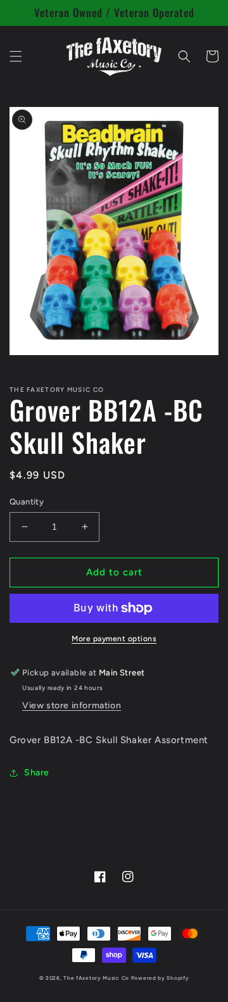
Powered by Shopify (160, 978)
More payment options (114, 638)
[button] (16, 56)
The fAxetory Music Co (96, 978)
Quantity (27, 501)
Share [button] (36, 772)
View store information (71, 705)
